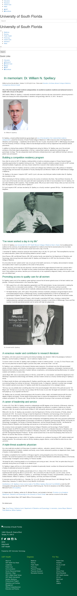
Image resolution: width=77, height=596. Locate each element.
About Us (8, 561)
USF (6, 9)
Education (7, 60)
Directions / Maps (11, 573)
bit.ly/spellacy (17, 488)
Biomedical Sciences (37, 573)
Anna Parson (10, 508)
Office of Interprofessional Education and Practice (13, 588)
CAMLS (58, 583)
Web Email (59, 579)
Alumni (58, 567)
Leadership (9, 565)
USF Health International (13, 577)
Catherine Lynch (19, 508)
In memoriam (53, 508)
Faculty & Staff (60, 565)
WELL (58, 581)
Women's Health (15, 85)
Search (3, 52)
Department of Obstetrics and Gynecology (36, 508)
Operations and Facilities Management (13, 584)
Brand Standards (61, 573)
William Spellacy (16, 510)
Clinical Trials (60, 571)
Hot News (51, 83)
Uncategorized (6, 85)
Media (58, 569)
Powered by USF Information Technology (13, 551)
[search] (1, 46)
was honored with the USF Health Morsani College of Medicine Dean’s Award (37, 245)
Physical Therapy (36, 569)
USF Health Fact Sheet (12, 563)
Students (59, 563)
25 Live (58, 577)
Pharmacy (7, 38)
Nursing (6, 34)
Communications (10, 569)
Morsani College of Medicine (62, 83)
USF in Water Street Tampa (13, 575)
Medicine (6, 32)
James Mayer (62, 508)
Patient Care (7, 5)
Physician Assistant (37, 571)
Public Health (8, 36)
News (5, 6)
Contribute (8, 11)
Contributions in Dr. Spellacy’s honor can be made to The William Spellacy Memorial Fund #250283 (31, 484)
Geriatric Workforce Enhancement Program (12, 580)
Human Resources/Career (13, 571)
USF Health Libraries (62, 575)
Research (7, 3)
